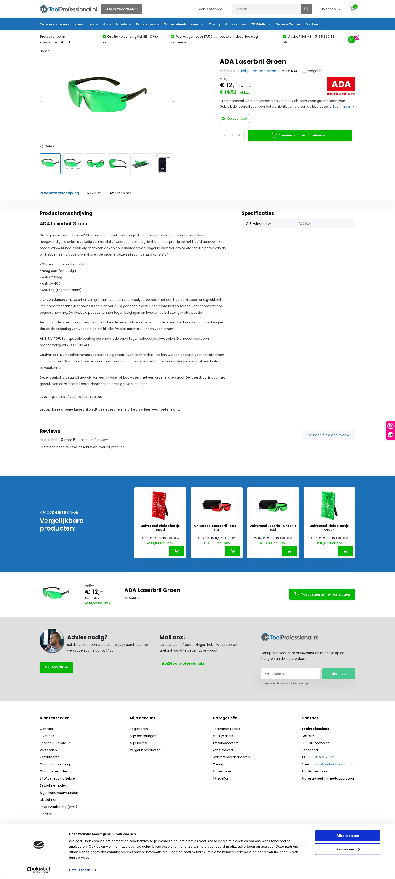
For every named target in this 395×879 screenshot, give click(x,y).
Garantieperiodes (53, 771)
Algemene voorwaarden (59, 792)
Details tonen (79, 870)
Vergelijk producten (145, 750)
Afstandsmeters (117, 24)
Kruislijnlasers (86, 24)
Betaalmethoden (53, 785)
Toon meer (341, 106)
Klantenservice (210, 9)
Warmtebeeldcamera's (183, 24)
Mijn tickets (139, 743)
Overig (214, 24)
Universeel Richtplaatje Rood (160, 528)
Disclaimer (48, 799)
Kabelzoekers (147, 24)
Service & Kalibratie (55, 743)
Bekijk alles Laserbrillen (258, 71)
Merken (312, 24)
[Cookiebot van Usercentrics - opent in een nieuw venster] (39, 870)
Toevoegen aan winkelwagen (303, 135)
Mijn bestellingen (143, 736)
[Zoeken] (306, 9)
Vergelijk (314, 71)
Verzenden (48, 750)
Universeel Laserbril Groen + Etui (273, 528)
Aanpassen (345, 849)
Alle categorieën (120, 9)
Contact (46, 729)
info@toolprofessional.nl (183, 663)
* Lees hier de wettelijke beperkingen (285, 683)
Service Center (288, 24)
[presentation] (41, 101)
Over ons (47, 736)
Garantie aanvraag (55, 764)
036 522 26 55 (56, 667)
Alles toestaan (347, 836)
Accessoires (235, 24)
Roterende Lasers (54, 24)
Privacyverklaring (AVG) (58, 806)
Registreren (139, 729)
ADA (294, 71)
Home (44, 51)
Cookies (46, 814)
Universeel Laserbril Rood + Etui (216, 528)
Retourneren (50, 757)
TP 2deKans (260, 24)
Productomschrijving (59, 193)
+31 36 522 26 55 (321, 757)
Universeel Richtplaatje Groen (329, 528)
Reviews (94, 193)
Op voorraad (236, 118)
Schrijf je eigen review (331, 435)
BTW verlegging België (57, 778)
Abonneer (339, 673)
